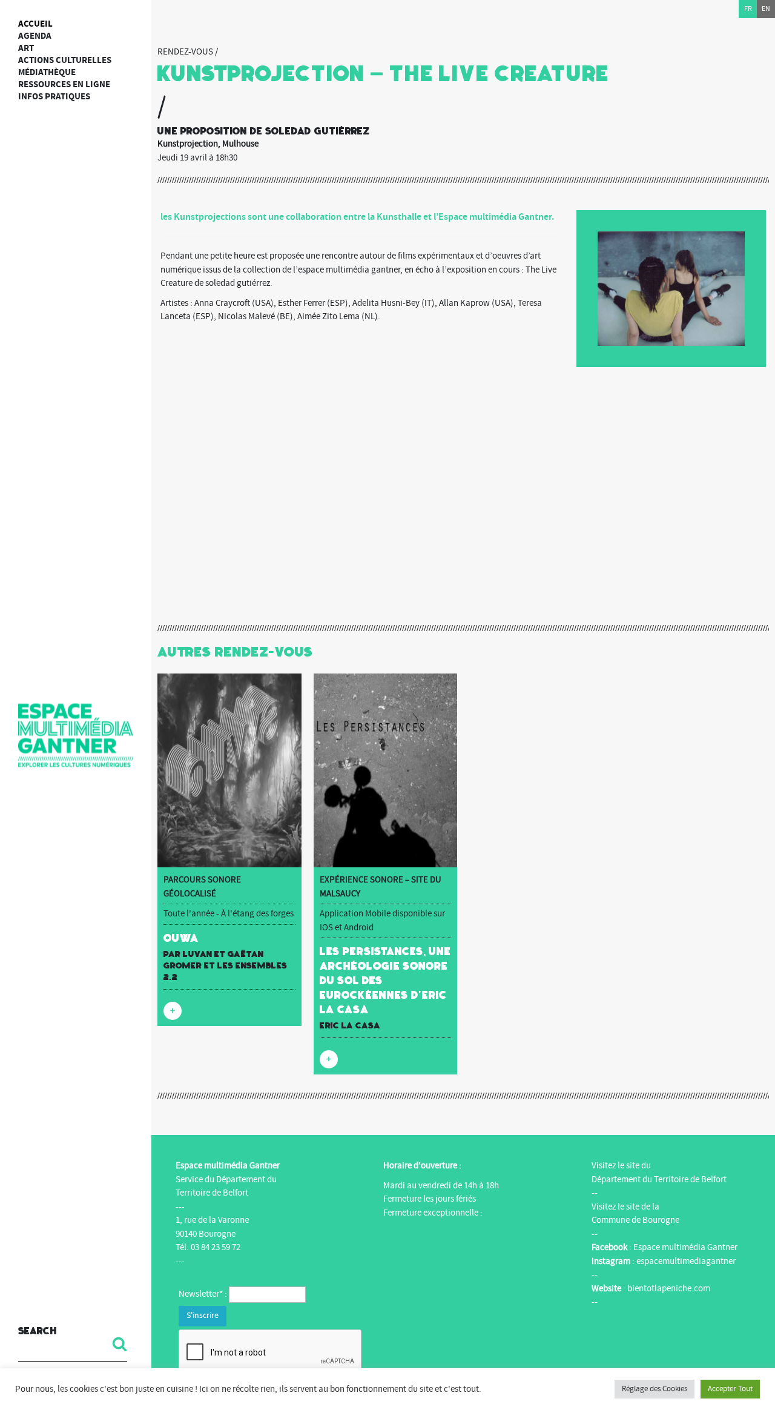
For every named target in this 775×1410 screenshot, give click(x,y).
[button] (115, 1344)
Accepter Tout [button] (730, 1389)
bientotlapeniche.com (668, 1288)
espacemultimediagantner (686, 1261)
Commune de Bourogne (635, 1220)
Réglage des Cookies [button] (654, 1389)
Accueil (35, 24)
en (766, 8)
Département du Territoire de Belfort (659, 1179)
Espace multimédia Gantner (685, 1247)
